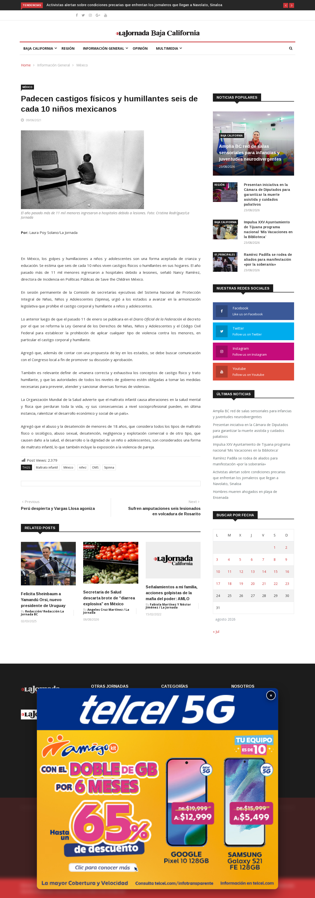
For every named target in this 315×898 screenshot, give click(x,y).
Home (26, 65)
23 (287, 583)
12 (241, 571)
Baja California (38, 48)
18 (230, 583)
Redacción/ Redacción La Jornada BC (42, 612)
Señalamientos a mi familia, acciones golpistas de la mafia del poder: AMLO (171, 593)
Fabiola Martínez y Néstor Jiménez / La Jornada (168, 605)
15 (276, 571)
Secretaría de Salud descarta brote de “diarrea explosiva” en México (109, 598)
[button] (285, 5)
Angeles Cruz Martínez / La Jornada (106, 611)
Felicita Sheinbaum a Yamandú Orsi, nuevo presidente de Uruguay (43, 600)
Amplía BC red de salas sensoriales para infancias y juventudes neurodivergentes (251, 153)
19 (241, 583)
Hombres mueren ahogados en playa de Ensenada (245, 494)
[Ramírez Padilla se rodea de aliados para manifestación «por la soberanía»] (226, 263)
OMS (95, 467)
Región (68, 48)
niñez (82, 467)
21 (264, 583)
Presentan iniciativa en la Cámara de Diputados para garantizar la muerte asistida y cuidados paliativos (267, 194)
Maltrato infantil (47, 467)
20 (253, 583)
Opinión (140, 48)
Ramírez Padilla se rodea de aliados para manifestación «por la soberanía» (268, 259)
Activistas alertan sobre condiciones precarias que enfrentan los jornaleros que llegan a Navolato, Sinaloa (134, 5)
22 (276, 583)
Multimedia (167, 48)
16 (287, 571)
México (82, 65)
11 (230, 571)
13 (253, 571)
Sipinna (109, 467)
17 (218, 583)
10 (218, 571)
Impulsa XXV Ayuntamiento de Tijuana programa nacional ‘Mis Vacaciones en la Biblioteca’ (251, 447)
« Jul (216, 631)
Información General (103, 48)
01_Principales (224, 254)
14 (264, 571)
